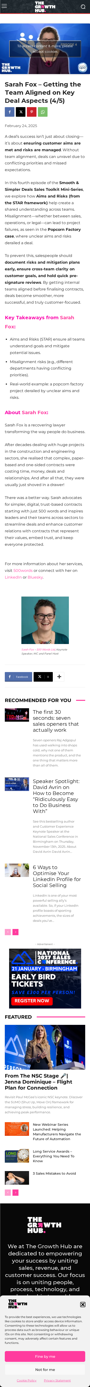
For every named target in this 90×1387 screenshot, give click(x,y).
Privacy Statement (57, 1380)
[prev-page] (8, 932)
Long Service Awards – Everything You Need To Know (53, 1156)
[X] (20, 112)
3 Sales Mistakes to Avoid (54, 1173)
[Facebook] (9, 112)
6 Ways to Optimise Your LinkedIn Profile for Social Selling (57, 876)
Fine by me (45, 1356)
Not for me (45, 1369)
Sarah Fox (34, 412)
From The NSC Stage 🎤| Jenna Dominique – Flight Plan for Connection (38, 1082)
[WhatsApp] (43, 112)
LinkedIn (13, 577)
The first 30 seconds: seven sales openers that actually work (56, 721)
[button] (82, 1304)
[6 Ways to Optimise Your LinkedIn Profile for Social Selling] (17, 870)
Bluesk (34, 577)
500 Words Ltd (45, 649)
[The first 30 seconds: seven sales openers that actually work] (17, 715)
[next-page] (15, 932)
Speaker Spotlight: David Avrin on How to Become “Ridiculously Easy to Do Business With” (56, 796)
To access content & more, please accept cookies (45, 49)
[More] (59, 677)
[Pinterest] (31, 112)
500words (23, 570)
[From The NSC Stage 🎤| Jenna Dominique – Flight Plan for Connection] (45, 1047)
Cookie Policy (26, 1380)
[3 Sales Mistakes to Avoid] (17, 1177)
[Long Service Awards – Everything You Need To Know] (17, 1155)
